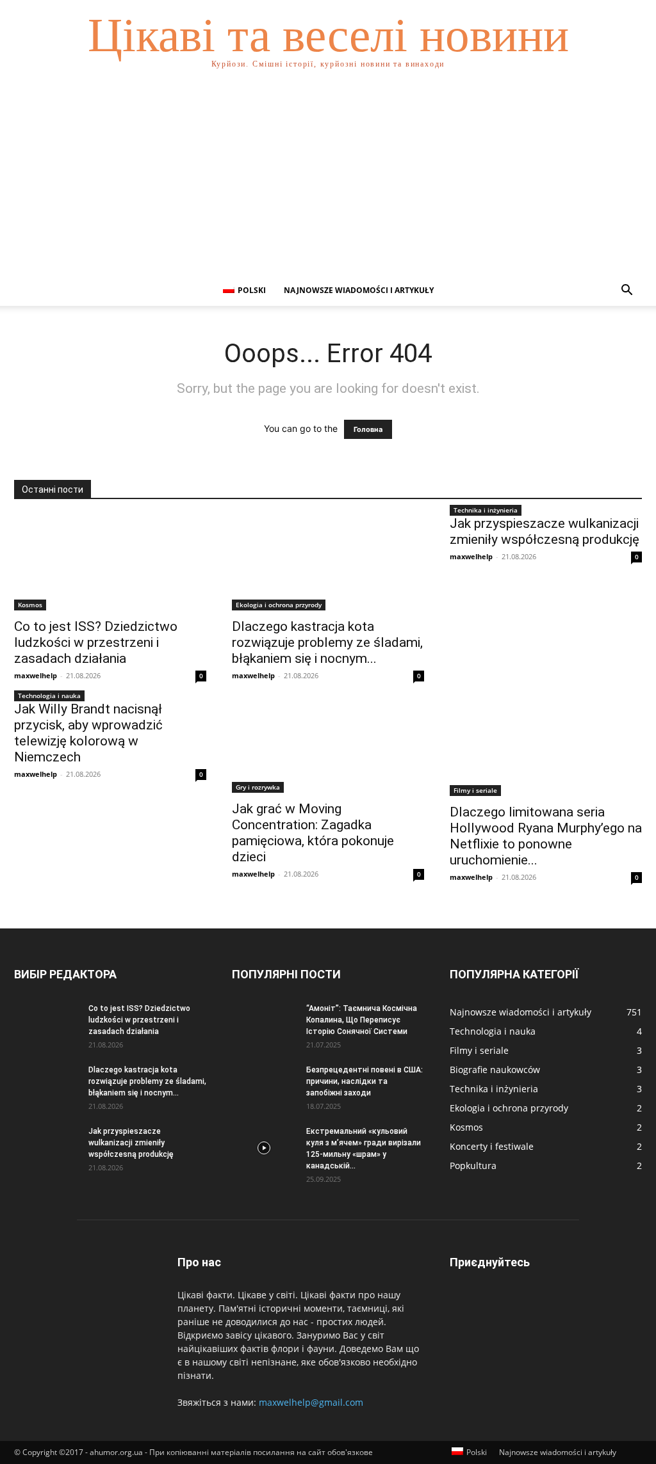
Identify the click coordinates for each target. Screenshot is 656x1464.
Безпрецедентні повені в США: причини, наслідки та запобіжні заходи (364, 1081)
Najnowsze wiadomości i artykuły (359, 290)
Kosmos (30, 604)
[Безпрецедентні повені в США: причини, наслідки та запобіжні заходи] (264, 1086)
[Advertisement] (328, 179)
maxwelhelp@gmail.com (311, 1402)
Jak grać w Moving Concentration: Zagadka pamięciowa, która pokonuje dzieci (313, 832)
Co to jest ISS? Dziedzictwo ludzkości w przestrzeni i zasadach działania (95, 642)
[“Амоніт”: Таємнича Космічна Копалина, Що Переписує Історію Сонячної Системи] (264, 1025)
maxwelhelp (35, 675)
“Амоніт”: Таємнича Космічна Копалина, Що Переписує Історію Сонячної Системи (361, 1020)
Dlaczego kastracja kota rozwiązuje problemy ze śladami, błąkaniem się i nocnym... (327, 642)
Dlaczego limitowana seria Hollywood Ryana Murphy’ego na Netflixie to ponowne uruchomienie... (546, 836)
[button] (626, 291)
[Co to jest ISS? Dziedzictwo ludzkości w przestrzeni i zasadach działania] (110, 563)
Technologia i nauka (49, 695)
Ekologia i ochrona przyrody (279, 604)
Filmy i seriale (475, 790)
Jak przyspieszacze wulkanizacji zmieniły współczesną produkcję (544, 531)
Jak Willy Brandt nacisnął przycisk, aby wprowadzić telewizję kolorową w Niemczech (88, 733)
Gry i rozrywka (258, 787)
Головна (368, 429)
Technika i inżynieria (486, 509)
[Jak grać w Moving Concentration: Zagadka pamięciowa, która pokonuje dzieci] (328, 747)
